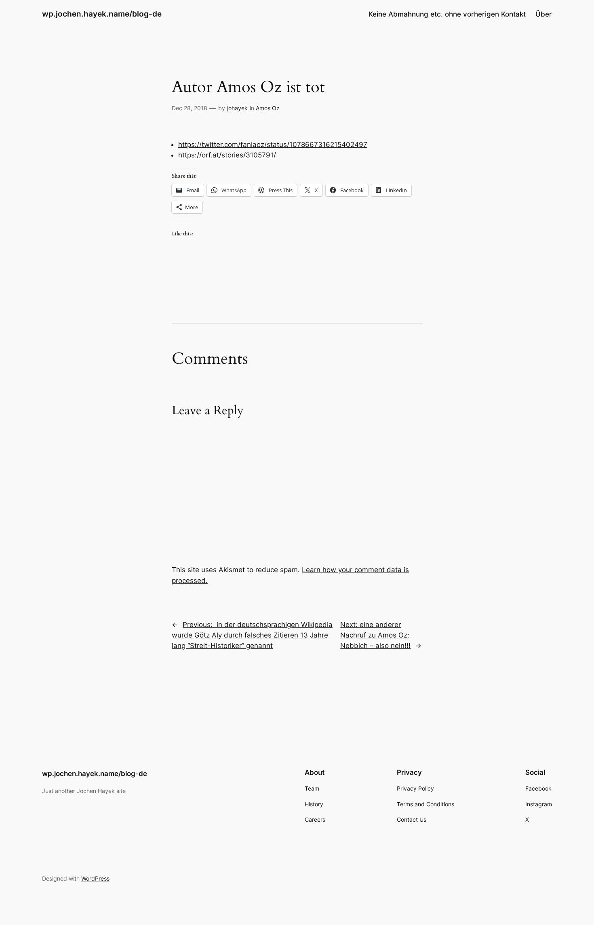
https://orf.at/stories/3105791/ (227, 155)
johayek (237, 108)
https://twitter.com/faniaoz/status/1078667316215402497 (272, 145)
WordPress (95, 878)
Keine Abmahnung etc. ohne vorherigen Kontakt (447, 14)
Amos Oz (268, 108)
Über (543, 14)
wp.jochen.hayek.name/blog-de (102, 14)
